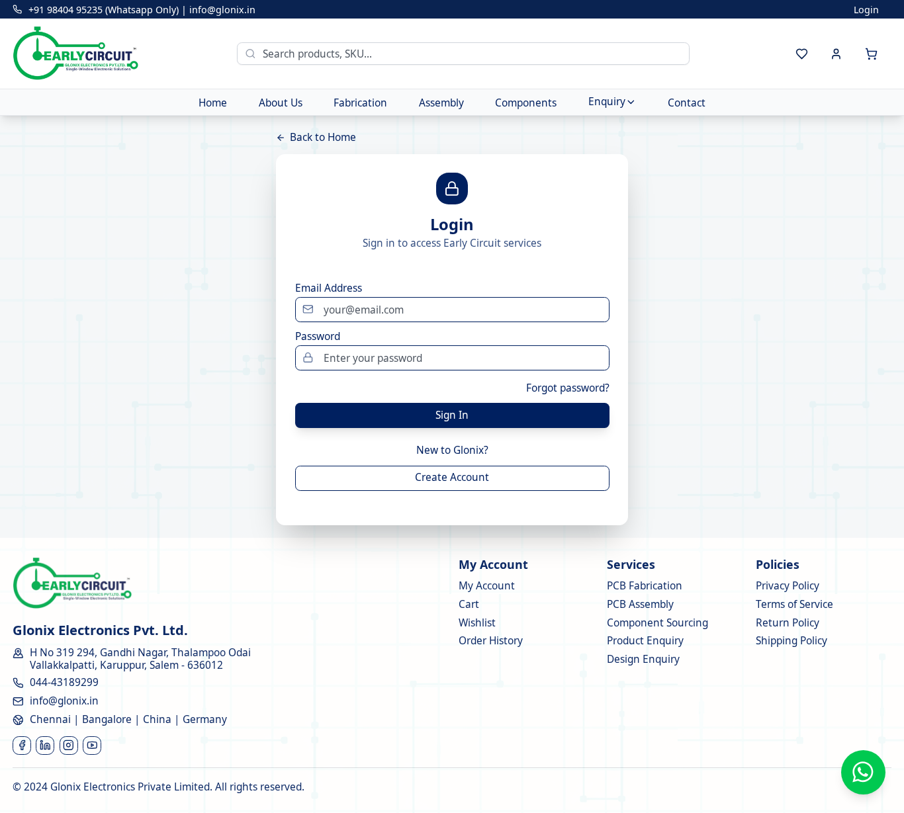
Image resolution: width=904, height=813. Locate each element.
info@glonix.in (222, 9)
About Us (280, 102)
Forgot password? (568, 388)
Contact (686, 102)
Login (866, 9)
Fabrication (360, 102)
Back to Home (323, 137)
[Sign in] (837, 54)
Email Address (328, 288)
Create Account (452, 477)
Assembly (441, 102)
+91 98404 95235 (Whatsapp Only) (103, 9)
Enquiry (606, 101)
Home (213, 102)
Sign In (452, 415)
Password (317, 336)
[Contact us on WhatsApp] (863, 772)
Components (526, 102)
